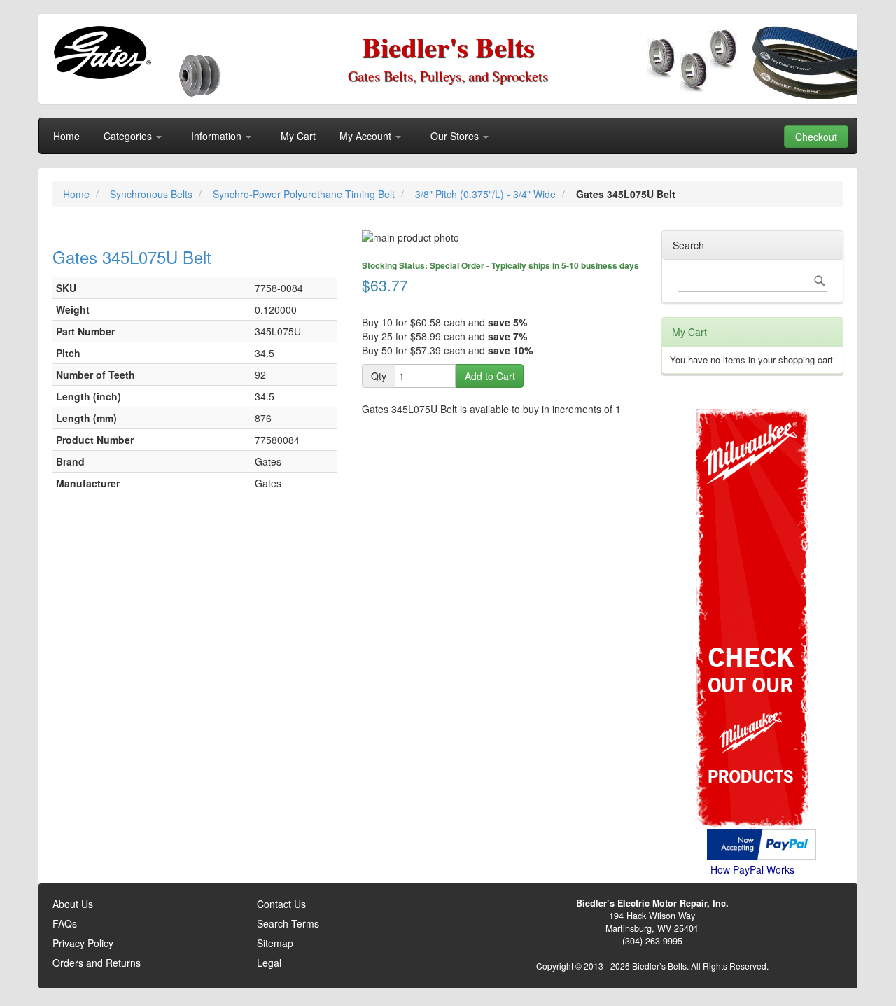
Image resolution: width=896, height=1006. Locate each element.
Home (77, 194)
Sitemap (275, 943)
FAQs (64, 923)
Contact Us (281, 904)
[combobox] (752, 281)
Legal (269, 963)
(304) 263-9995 (652, 941)
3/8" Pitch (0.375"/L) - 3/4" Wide (487, 194)
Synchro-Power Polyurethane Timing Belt (305, 194)
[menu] (448, 135)
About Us (72, 904)
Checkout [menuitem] (816, 137)
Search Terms (288, 923)
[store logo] (101, 53)
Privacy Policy (82, 943)
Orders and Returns (96, 963)
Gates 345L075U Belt (131, 256)
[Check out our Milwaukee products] (753, 566)
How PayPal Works (752, 869)
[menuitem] (66, 135)
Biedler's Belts (448, 46)
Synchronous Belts (152, 194)
